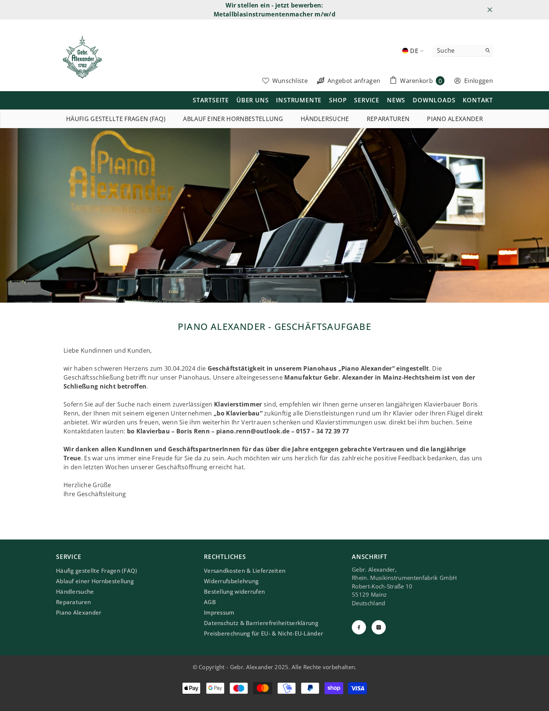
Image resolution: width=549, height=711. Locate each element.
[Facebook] (359, 627)
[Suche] (463, 50)
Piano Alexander (455, 119)
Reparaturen (388, 119)
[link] (274, 215)
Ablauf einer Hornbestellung (233, 119)
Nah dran (490, 10)
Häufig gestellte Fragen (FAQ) (115, 119)
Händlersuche (325, 119)
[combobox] (457, 50)
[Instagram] (379, 627)
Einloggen (478, 81)
